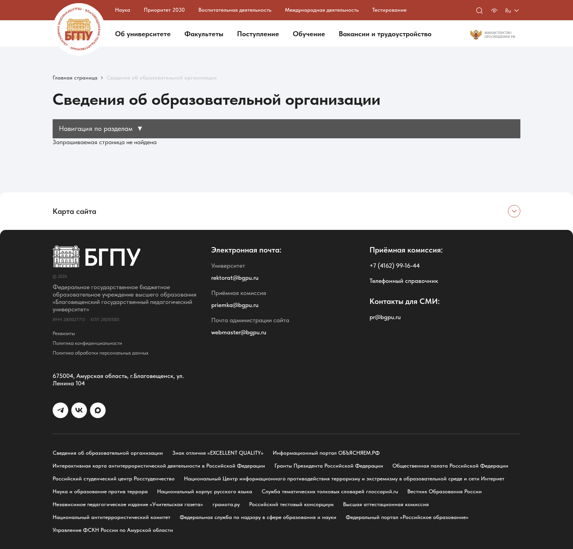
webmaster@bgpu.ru (238, 332)
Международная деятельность (322, 10)
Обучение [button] (309, 34)
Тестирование (389, 10)
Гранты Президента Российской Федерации (328, 466)
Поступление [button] (258, 34)
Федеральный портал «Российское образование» (407, 517)
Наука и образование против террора (100, 491)
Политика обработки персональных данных (101, 353)
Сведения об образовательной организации (108, 453)
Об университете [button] (143, 34)
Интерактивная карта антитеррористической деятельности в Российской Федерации (159, 466)
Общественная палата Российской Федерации (450, 466)
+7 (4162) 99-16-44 (395, 265)
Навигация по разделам (101, 128)
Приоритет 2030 (164, 10)
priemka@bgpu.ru (234, 305)
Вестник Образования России (444, 491)
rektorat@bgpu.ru (234, 277)
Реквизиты (64, 333)
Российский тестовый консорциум (291, 504)
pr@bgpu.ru (385, 317)
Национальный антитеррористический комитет (111, 517)
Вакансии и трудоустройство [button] (385, 34)
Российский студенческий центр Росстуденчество (114, 478)
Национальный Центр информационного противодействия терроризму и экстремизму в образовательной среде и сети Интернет (344, 478)
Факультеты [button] (203, 34)
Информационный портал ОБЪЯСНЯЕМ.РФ (326, 453)
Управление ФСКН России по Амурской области (113, 530)
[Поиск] (479, 10)
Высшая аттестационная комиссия (386, 504)
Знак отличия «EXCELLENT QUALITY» (218, 453)
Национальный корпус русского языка (204, 491)
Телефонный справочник (404, 280)
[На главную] (79, 29)
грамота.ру (226, 504)
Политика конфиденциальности (87, 343)
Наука (122, 10)
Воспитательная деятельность (234, 10)
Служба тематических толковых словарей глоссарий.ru (330, 491)
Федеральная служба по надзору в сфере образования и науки (258, 517)
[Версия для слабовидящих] (494, 10)
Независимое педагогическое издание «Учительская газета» (128, 504)
